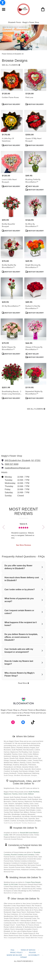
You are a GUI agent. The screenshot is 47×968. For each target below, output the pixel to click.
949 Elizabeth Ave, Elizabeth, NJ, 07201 (22, 460)
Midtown (31, 794)
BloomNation (41, 710)
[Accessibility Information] (2, 2)
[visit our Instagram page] (13, 722)
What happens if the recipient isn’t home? (21, 623)
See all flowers (10, 65)
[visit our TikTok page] (33, 722)
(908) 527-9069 (11, 464)
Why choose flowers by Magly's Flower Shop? (19, 674)
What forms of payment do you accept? (19, 599)
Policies (32, 952)
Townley (15, 794)
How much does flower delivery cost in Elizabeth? (22, 578)
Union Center (22, 794)
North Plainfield (34, 792)
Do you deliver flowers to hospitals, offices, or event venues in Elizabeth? (21, 637)
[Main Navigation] (3, 9)
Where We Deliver (25, 736)
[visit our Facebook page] (23, 722)
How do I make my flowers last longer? (19, 662)
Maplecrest (7, 794)
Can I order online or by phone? (20, 589)
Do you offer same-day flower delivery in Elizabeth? (18, 566)
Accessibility (33, 955)
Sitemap (23, 957)
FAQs (12, 950)
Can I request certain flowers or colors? (19, 611)
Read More (22, 683)
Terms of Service (28, 950)
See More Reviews (23, 545)
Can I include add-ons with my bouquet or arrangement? (19, 650)
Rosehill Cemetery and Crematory (22, 855)
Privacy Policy (16, 952)
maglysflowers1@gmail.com (17, 468)
